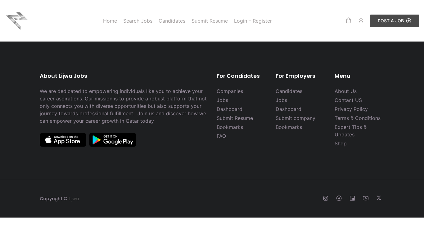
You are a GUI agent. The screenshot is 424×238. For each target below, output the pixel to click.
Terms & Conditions (358, 118)
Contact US (348, 100)
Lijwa (74, 199)
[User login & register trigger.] (361, 20)
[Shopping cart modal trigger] (348, 20)
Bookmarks (230, 127)
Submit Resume (235, 118)
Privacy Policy (351, 109)
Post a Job (391, 20)
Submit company (295, 118)
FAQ (221, 136)
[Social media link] (325, 197)
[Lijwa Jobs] (17, 20)
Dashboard (229, 109)
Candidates (289, 91)
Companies (230, 91)
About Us (346, 91)
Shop (341, 143)
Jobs (222, 100)
